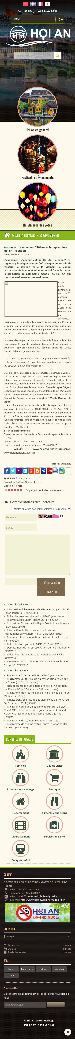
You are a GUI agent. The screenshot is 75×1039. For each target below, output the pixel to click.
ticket (11, 975)
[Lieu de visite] (54, 756)
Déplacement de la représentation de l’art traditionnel (38, 647)
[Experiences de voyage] (20, 780)
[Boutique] (54, 780)
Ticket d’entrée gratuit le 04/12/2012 (28, 644)
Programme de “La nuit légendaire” (27, 720)
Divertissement (21, 836)
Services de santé (54, 836)
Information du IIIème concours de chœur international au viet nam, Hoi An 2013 (30, 632)
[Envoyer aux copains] (50, 470)
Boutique (54, 789)
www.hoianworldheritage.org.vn (52, 448)
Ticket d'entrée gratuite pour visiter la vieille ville (35, 654)
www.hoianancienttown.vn (19, 452)
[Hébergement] (20, 804)
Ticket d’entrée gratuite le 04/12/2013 (28, 616)
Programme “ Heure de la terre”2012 (28, 675)
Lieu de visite (54, 765)
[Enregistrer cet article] (62, 470)
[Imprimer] (56, 470)
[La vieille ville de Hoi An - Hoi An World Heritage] (37, 36)
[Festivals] (20, 756)
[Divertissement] (20, 827)
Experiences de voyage (20, 789)
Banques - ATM (21, 860)
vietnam (43, 968)
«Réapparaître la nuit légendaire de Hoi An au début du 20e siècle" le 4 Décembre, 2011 (36, 687)
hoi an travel (27, 968)
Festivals (20, 765)
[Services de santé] (54, 827)
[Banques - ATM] (20, 851)
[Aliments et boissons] (54, 804)
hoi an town (59, 968)
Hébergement (20, 813)
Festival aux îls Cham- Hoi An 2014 (27, 619)
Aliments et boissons (54, 813)
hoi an (11, 968)
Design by (39, 1024)
